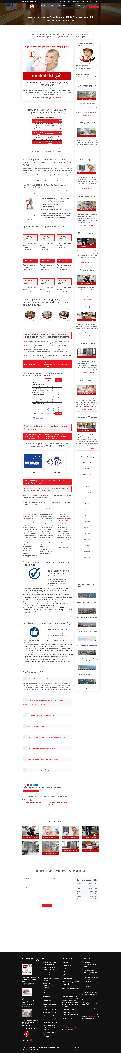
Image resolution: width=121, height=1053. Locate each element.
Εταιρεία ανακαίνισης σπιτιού (70, 996)
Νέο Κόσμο (87, 551)
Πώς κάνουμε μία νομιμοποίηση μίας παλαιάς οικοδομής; (44, 759)
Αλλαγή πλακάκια (87, 152)
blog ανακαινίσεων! (34, 1028)
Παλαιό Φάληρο (87, 563)
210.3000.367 (56, 97)
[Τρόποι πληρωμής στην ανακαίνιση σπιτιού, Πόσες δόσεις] (27, 992)
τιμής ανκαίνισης (91, 1016)
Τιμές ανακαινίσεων (76, 1)
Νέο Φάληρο (87, 557)
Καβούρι (87, 515)
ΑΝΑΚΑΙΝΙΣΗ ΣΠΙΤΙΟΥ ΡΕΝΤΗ (31, 803)
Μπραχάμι (87, 539)
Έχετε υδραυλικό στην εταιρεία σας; (38, 726)
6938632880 (87, 986)
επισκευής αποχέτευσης (68, 1027)
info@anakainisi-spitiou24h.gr (91, 977)
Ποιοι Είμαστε (53, 6)
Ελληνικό (87, 510)
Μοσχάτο (87, 533)
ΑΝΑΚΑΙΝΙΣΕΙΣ (53, 1047)
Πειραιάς (47, 996)
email (89, 1)
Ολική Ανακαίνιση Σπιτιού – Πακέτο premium (49, 1027)
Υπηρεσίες (67, 972)
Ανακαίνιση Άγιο (87, 189)
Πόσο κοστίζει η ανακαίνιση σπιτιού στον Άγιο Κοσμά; (43, 679)
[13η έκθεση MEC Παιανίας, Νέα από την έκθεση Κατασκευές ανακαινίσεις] (27, 969)
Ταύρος (87, 575)
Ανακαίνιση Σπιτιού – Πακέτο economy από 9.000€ (51, 1035)
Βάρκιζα (87, 486)
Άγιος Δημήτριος (87, 462)
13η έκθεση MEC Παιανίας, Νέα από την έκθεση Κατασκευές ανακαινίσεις (30, 979)
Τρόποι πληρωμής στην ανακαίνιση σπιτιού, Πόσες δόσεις (29, 1000)
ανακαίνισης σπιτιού (66, 518)
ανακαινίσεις (71, 1004)
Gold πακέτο (43, 321)
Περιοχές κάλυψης (65, 6)
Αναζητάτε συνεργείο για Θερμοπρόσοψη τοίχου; (41, 748)
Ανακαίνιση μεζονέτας (87, 373)
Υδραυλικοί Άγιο (87, 299)
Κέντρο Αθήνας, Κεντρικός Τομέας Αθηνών (49, 985)
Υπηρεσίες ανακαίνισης (81, 6)
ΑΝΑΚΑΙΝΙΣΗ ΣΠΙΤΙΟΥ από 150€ (37, 1047)
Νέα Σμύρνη (87, 545)
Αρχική (66, 962)
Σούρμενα (87, 569)
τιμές (70, 990)
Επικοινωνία (83, 1)
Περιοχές (67, 975)
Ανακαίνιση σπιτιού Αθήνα (42, 6)
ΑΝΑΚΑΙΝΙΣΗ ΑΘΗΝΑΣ (31, 791)
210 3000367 (88, 981)
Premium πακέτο (61, 321)
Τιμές (59, 5)
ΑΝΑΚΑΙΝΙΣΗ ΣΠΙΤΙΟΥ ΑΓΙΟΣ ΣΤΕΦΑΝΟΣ (57, 804)
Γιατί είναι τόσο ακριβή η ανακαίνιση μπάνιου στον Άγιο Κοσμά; (45, 770)
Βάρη (87, 480)
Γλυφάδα (87, 504)
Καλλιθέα (87, 521)
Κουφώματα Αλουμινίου (87, 448)
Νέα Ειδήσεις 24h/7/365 (65, 1)
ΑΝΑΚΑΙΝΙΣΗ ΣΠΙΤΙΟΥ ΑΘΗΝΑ (29, 1)
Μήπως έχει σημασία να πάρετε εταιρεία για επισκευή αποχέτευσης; (47, 737)
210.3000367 (94, 7)
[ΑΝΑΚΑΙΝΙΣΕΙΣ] (87, 55)
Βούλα (87, 498)
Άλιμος (87, 468)
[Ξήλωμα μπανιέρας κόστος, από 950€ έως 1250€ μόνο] (27, 1013)
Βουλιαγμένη (87, 492)
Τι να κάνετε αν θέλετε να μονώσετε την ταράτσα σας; (43, 715)
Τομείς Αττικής (73, 6)
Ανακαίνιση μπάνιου (87, 115)
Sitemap (77, 1047)
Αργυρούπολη (87, 474)
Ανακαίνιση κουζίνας (50, 1022)
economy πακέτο (27, 321)
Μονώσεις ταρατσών (87, 262)
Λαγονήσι (87, 527)
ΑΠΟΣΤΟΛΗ (47, 906)
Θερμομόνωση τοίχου (87, 225)
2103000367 (96, 1)
